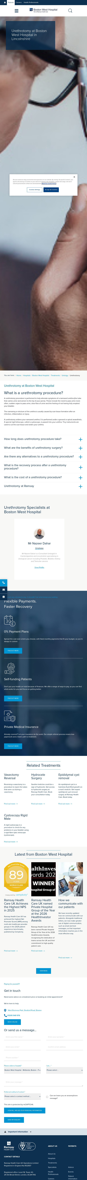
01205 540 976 (13, 1015)
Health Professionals (31, 2)
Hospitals (26, 375)
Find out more (13, 651)
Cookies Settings (34, 189)
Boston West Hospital (40, 375)
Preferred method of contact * (14, 1092)
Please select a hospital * (13, 1066)
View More (43, 971)
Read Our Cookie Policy (49, 183)
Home (18, 375)
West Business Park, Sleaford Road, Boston (25, 1010)
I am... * (48, 1066)
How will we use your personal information (25, 1110)
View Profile (39, 567)
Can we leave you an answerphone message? (64, 1096)
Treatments (55, 375)
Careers (19, 2)
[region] (43, 185)
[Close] (74, 176)
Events (71, 1172)
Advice (71, 1167)
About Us (51, 1154)
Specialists (52, 1167)
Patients (11, 2)
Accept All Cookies (51, 189)
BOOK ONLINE (12, 1022)
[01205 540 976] (3, 582)
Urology (65, 375)
